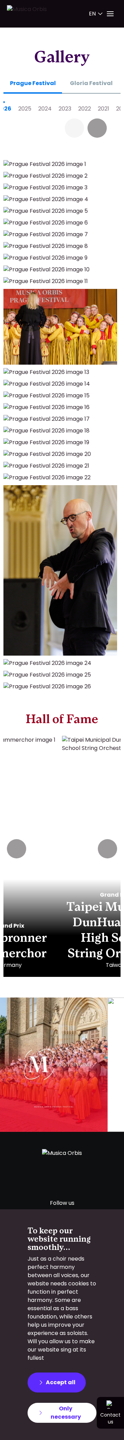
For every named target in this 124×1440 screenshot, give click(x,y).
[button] (97, 128)
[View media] (53, 1065)
